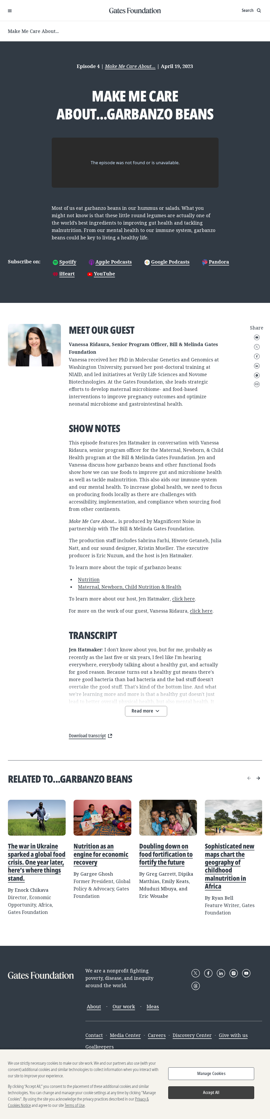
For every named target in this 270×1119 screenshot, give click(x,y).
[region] (135, 1084)
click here (183, 598)
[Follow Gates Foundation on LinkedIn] (221, 973)
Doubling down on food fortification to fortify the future (166, 853)
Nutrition (89, 579)
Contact (94, 1035)
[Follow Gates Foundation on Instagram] (233, 973)
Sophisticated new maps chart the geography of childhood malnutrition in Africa (229, 865)
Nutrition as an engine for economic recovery (101, 853)
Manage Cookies (211, 1073)
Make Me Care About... (33, 31)
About (94, 1006)
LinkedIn (257, 366)
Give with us (233, 1035)
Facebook (257, 356)
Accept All (211, 1092)
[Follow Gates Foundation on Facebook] (208, 973)
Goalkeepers (99, 1047)
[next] (258, 778)
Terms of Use (75, 1105)
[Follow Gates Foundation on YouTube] (246, 973)
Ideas (153, 1006)
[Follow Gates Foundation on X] (195, 973)
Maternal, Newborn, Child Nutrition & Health (129, 587)
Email (257, 337)
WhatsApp (257, 375)
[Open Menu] (10, 10)
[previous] (249, 778)
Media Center (125, 1035)
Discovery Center (192, 1035)
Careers (157, 1035)
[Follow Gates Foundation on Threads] (195, 986)
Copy (257, 384)
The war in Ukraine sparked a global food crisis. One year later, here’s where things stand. (36, 861)
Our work (124, 1006)
